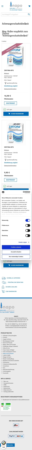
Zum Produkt (10, 103)
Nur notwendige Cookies (16, 256)
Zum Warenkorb (11, 291)
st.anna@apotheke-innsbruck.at (18, 325)
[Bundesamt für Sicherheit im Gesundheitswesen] (16, 406)
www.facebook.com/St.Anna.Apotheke (16, 327)
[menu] (16, 354)
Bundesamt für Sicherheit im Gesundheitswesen (16, 399)
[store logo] (16, 6)
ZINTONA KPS (9, 70)
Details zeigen (23, 242)
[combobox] (16, 14)
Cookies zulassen (16, 247)
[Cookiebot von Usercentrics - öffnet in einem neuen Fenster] (23, 192)
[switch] (27, 225)
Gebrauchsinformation (10, 89)
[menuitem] (17, 335)
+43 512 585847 (11, 324)
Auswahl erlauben (16, 252)
